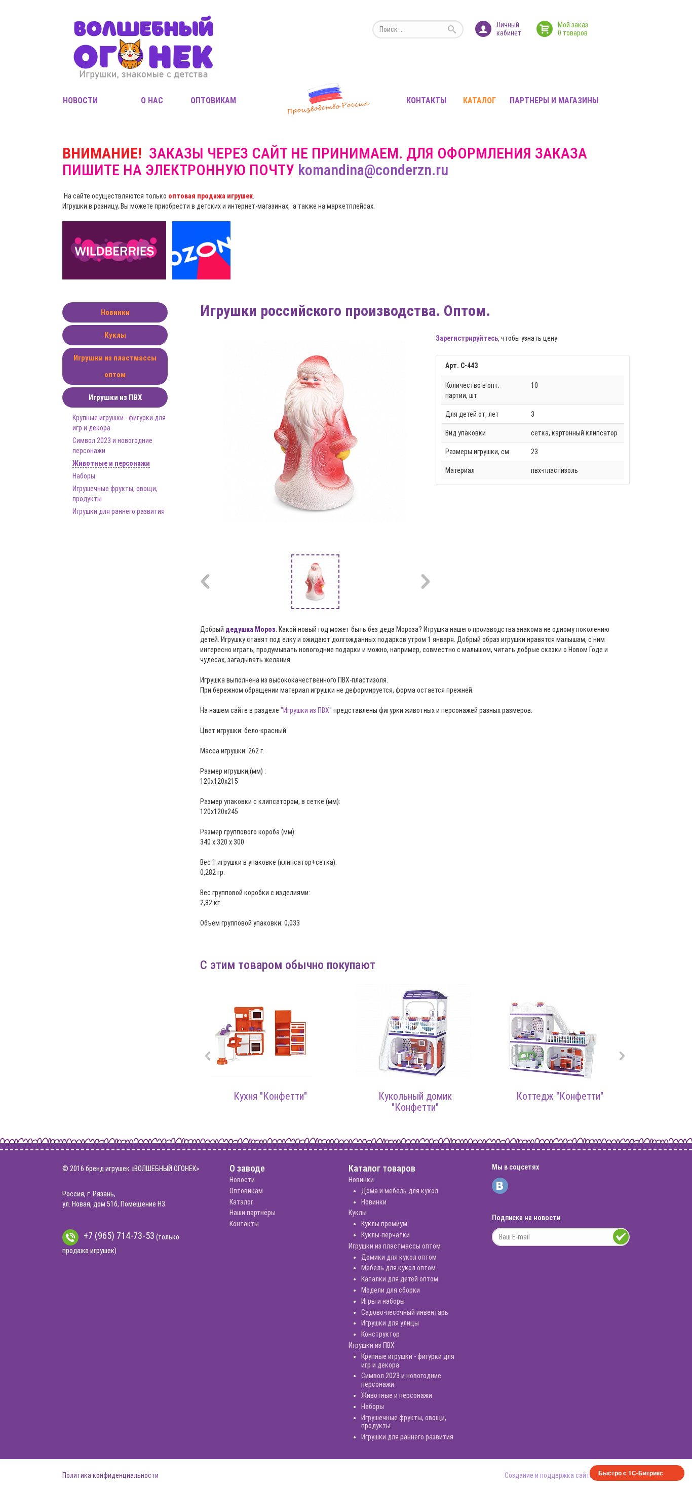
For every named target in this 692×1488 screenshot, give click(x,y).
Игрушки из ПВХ (115, 397)
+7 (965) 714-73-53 (119, 1235)
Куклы (115, 335)
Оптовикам (213, 100)
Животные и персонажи (111, 463)
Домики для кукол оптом (399, 1257)
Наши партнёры (252, 1213)
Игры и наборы (383, 1301)
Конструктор (380, 1334)
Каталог (479, 100)
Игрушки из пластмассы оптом (115, 366)
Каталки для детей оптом (399, 1279)
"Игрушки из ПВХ (305, 710)
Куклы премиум (384, 1224)
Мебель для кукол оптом (398, 1268)
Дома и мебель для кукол (399, 1191)
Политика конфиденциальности (110, 1475)
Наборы (83, 476)
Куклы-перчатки (385, 1235)
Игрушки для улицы (390, 1323)
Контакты (426, 100)
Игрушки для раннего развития (118, 511)
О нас (152, 100)
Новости (80, 100)
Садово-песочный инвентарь (404, 1312)
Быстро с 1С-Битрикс (630, 1472)
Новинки (115, 312)
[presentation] (207, 1057)
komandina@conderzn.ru (373, 170)
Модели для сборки (390, 1290)
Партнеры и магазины (554, 100)
